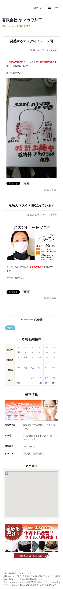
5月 (47, 367)
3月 (32, 367)
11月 (47, 382)
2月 (25, 357)
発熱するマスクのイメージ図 (31, 41)
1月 (18, 367)
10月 (40, 382)
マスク (53, 50)
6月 (54, 367)
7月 (18, 352)
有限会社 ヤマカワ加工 (22, 19)
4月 (39, 357)
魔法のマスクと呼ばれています (31, 205)
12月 (54, 382)
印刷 (26, 183)
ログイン (38, 7)
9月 (32, 382)
